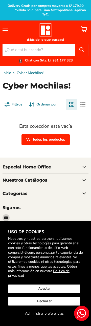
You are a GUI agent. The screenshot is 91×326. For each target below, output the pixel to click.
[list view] (82, 104)
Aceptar (44, 288)
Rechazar (44, 301)
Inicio (7, 73)
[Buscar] (81, 50)
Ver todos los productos (45, 139)
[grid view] (71, 104)
